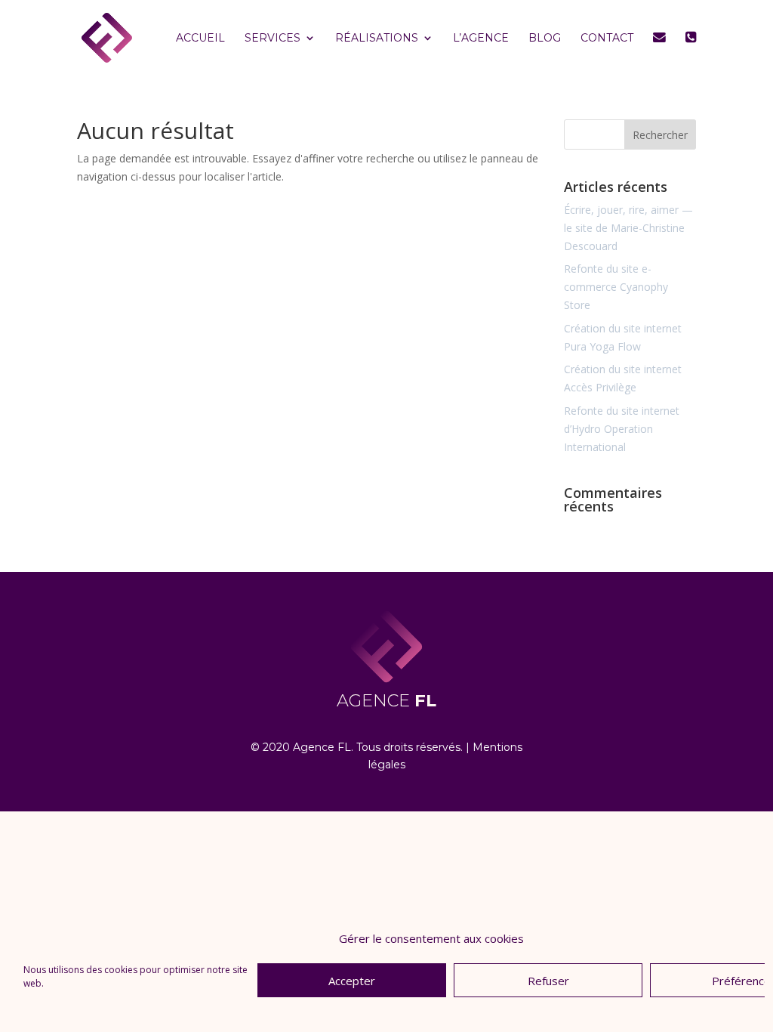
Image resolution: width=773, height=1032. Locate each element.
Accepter (351, 980)
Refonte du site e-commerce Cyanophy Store (616, 286)
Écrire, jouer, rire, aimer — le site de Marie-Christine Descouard (628, 227)
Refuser (548, 980)
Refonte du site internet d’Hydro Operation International (621, 428)
